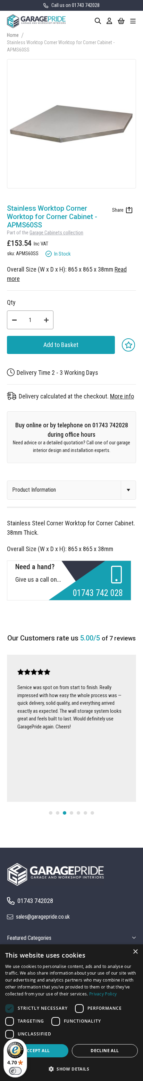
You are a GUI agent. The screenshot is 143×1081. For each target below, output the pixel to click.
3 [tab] (64, 813)
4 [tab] (71, 813)
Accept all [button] (37, 1051)
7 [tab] (92, 813)
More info (122, 396)
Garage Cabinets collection (56, 233)
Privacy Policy (103, 994)
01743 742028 (35, 901)
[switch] (15, 1071)
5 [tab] (78, 813)
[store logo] (36, 21)
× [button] (135, 951)
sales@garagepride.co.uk (43, 916)
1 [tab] (50, 813)
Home (13, 35)
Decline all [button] (105, 1051)
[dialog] (71, 1012)
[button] (71, 1069)
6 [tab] (85, 813)
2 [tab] (57, 813)
